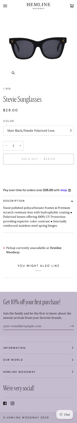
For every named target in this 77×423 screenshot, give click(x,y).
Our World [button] (13, 359)
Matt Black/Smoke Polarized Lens (30, 130)
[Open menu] (9, 6)
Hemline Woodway (23, 417)
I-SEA (7, 88)
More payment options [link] (19, 183)
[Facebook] (5, 403)
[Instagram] (12, 403)
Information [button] (14, 348)
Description (14, 200)
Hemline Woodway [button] (19, 372)
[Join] (68, 326)
